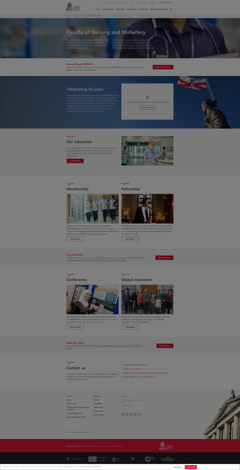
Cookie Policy (96, 466)
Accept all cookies (191, 467)
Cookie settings (177, 467)
